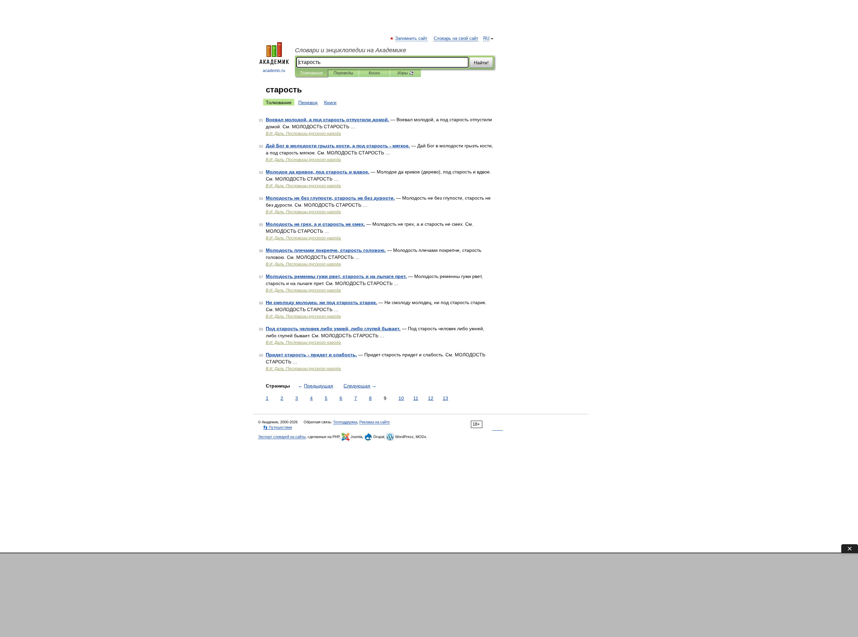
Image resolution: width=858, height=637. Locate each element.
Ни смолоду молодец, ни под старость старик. (321, 302)
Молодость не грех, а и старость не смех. (315, 224)
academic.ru (274, 70)
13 (445, 398)
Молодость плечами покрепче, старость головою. (326, 250)
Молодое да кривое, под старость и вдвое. (317, 171)
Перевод (307, 102)
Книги (374, 73)
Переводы (343, 73)
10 (401, 398)
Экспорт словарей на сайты (282, 437)
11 (415, 398)
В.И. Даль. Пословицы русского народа (303, 133)
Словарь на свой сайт (456, 38)
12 (430, 398)
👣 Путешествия (277, 427)
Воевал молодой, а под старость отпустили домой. (327, 119)
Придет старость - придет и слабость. (311, 354)
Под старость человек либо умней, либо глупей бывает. (333, 328)
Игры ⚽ (405, 73)
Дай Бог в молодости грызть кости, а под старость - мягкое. (338, 145)
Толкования (311, 73)
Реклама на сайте (374, 422)
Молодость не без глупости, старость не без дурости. (330, 198)
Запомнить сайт (411, 38)
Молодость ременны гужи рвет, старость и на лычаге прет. (336, 276)
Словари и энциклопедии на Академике (350, 50)
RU (486, 38)
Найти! (481, 62)
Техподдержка (345, 422)
